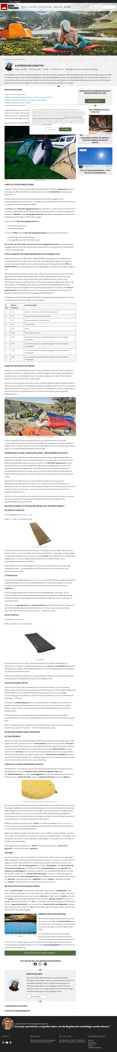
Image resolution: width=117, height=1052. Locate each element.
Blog (7, 59)
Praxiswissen (83, 150)
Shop (10, 1)
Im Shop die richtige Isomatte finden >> (40, 953)
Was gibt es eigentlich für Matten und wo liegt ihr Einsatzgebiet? (26, 100)
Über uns (91, 1040)
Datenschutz (92, 1044)
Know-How (33, 7)
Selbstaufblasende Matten (13, 687)
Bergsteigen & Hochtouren (74, 69)
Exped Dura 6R (18, 619)
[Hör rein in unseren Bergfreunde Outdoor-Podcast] (10, 1043)
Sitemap (90, 1046)
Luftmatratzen (38, 580)
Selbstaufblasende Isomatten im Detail (18, 103)
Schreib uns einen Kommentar (17, 1011)
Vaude (37, 945)
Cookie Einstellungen (94, 1047)
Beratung (24, 7)
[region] (59, 120)
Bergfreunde (58, 7)
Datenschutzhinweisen (47, 124)
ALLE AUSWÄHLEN (65, 129)
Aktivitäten (67, 7)
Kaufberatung (20, 59)
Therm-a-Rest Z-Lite (25, 515)
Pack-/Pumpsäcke (11, 942)
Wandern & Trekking (90, 69)
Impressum (91, 1042)
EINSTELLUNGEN (52, 129)
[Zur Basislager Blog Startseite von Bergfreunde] (10, 7)
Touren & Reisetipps (45, 7)
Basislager (17, 1)
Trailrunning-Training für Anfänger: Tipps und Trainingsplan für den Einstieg (95, 140)
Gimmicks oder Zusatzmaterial (15, 105)
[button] (35, 964)
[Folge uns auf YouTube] (6, 1043)
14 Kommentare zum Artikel (16, 1006)
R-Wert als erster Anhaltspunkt (15, 94)
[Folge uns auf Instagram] (3, 1043)
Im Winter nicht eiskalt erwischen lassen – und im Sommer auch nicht (28, 97)
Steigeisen (13, 553)
